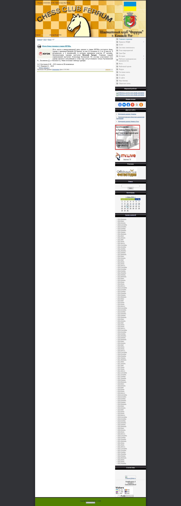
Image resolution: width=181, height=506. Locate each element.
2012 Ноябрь (122, 271)
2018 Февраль (122, 382)
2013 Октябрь (122, 289)
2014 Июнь (121, 302)
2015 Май (120, 322)
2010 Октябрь (122, 226)
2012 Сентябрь (122, 267)
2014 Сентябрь (122, 308)
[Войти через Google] (137, 105)
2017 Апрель (121, 363)
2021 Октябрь (122, 450)
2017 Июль (121, 369)
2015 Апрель (121, 321)
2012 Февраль (122, 254)
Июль (49, 39)
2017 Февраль (122, 359)
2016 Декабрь (122, 356)
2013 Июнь (121, 282)
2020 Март (121, 428)
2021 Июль (121, 444)
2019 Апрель (121, 407)
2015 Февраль (122, 317)
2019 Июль (121, 413)
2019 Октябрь (122, 419)
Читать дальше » (44, 68)
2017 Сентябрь (122, 372)
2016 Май (120, 345)
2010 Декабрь (122, 230)
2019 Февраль (122, 404)
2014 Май (120, 300)
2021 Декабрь (122, 454)
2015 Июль (121, 326)
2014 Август (121, 306)
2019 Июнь (121, 411)
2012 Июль (121, 263)
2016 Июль (121, 348)
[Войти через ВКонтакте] (124, 105)
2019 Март (121, 406)
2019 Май (120, 409)
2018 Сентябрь (122, 395)
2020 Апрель (121, 430)
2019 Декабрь (122, 422)
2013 (44, 39)
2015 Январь (122, 315)
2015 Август (121, 328)
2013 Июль (121, 284)
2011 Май (120, 239)
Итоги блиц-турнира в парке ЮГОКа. (56, 46)
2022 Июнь (121, 459)
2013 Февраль (122, 276)
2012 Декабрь (122, 273)
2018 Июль (121, 391)
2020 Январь (122, 424)
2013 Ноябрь (122, 291)
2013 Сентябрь (122, 287)
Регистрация (45, 35)
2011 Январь (121, 232)
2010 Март (121, 221)
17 (127, 206)
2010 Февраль (122, 219)
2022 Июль (121, 461)
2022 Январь (122, 456)
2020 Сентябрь (122, 435)
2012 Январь (122, 252)
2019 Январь (122, 402)
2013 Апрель (121, 280)
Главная (39, 39)
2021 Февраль (122, 441)
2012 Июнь (121, 261)
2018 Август (121, 393)
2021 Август (121, 446)
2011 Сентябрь (122, 245)
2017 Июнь (121, 367)
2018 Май (120, 387)
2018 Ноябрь (122, 398)
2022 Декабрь (122, 463)
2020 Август (121, 433)
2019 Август (121, 415)
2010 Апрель (121, 223)
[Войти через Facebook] (128, 105)
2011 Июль (121, 241)
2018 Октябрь (122, 396)
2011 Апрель (121, 237)
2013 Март (121, 278)
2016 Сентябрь (122, 352)
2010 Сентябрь (122, 224)
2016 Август (121, 350)
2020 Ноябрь (122, 437)
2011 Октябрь (122, 247)
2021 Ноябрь (122, 452)
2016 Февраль (122, 339)
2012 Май (120, 260)
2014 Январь (122, 295)
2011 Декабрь (122, 250)
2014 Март (121, 298)
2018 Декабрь (122, 400)
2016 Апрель (121, 343)
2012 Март (121, 256)
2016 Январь (122, 337)
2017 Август (121, 371)
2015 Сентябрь (122, 330)
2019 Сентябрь (122, 417)
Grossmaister (55, 69)
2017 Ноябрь (122, 376)
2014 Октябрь (122, 310)
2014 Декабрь (122, 313)
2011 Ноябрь (121, 248)
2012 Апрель (121, 258)
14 (139, 203)
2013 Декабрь (122, 293)
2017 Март (121, 361)
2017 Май (120, 365)
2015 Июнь (121, 324)
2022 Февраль (122, 457)
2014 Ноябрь (122, 311)
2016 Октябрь (122, 354)
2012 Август (121, 265)
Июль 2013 (130, 197)
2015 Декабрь (122, 335)
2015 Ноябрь (122, 334)
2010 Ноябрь (122, 228)
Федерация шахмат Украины (127, 114)
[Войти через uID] (120, 105)
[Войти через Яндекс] (132, 105)
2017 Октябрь (122, 374)
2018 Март (121, 383)
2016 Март (121, 341)
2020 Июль (121, 432)
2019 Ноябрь (122, 420)
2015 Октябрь (122, 332)
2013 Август (121, 285)
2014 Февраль (122, 297)
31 (127, 210)
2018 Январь (122, 380)
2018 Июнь (121, 389)
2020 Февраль (122, 426)
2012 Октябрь (122, 269)
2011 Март (121, 236)
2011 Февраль (122, 234)
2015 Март (121, 319)
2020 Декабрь (122, 439)
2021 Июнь (121, 443)
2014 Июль (121, 304)
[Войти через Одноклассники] (141, 105)
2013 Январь (122, 274)
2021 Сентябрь (122, 448)
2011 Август (121, 243)
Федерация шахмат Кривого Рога (128, 121)
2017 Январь (122, 358)
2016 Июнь (121, 346)
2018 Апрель (121, 385)
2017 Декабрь (122, 378)
